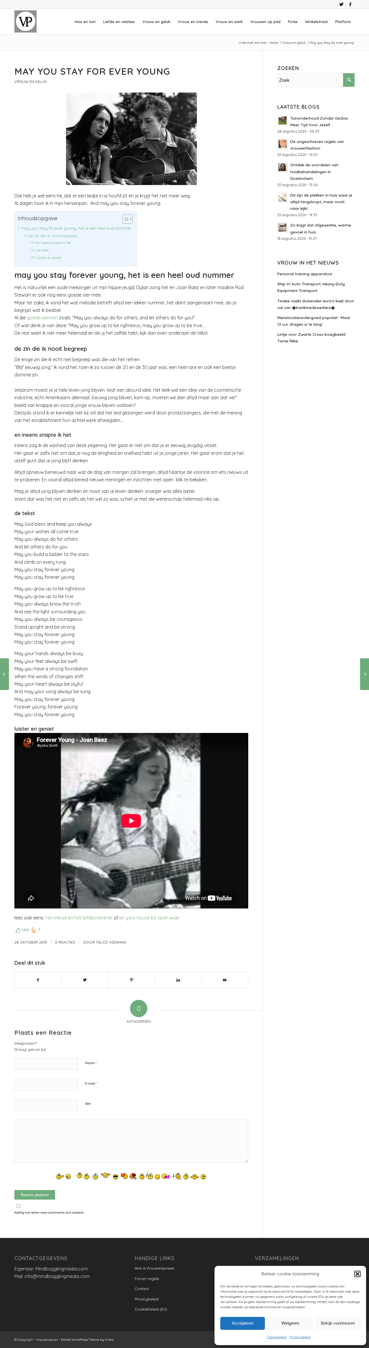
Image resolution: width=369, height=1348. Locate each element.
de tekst (42, 250)
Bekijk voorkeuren (338, 1323)
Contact (142, 1288)
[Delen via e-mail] (225, 980)
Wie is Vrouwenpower (154, 1268)
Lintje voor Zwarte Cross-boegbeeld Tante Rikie (311, 337)
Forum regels (147, 1278)
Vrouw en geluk (30, 81)
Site (88, 1104)
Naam (91, 1062)
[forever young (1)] (131, 139)
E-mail (91, 1083)
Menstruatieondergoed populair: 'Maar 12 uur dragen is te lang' (314, 321)
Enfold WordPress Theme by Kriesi (87, 1340)
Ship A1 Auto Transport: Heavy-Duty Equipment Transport (311, 287)
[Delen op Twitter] (85, 980)
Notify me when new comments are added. (49, 1213)
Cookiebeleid (277, 1337)
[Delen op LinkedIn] (178, 980)
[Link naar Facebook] (350, 4)
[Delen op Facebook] (38, 980)
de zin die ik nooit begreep (53, 235)
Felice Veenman (111, 942)
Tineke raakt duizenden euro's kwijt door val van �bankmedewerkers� (315, 304)
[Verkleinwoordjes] (364, 674)
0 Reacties (65, 942)
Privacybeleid (299, 1337)
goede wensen (42, 317)
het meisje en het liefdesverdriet (78, 918)
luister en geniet (49, 257)
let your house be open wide (149, 918)
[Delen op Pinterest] (131, 980)
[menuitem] (85, 21)
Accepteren (242, 1323)
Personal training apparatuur (304, 273)
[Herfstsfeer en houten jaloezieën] (4, 674)
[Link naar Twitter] (341, 4)
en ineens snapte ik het (53, 242)
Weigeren (290, 1323)
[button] (357, 1274)
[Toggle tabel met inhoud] (124, 219)
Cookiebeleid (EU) (151, 1309)
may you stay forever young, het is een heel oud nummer (76, 228)
